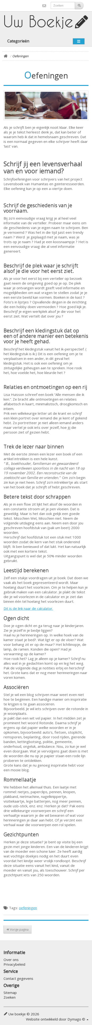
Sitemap (10, 992)
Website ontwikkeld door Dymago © (56, 1019)
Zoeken (10, 997)
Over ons (11, 959)
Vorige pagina (19, 930)
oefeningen (28, 907)
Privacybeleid (14, 964)
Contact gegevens (18, 978)
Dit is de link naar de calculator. (28, 608)
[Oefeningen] (46, 106)
